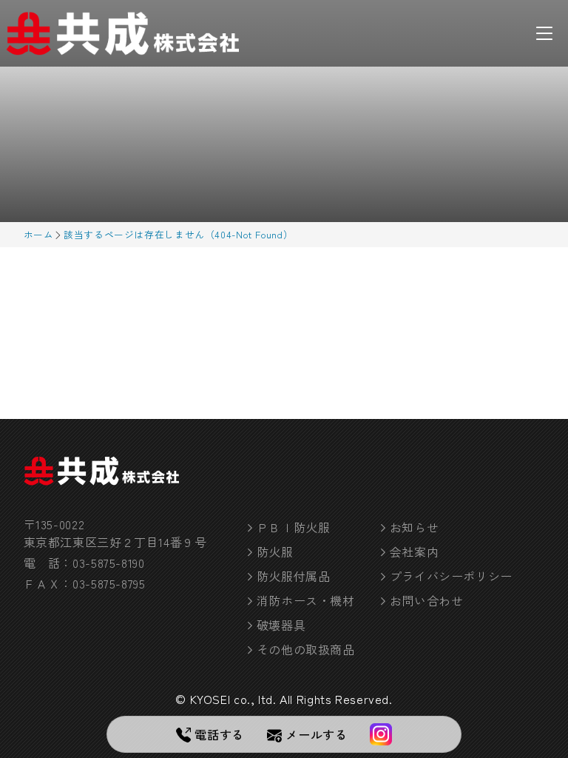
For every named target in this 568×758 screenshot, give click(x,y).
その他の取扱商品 (306, 649)
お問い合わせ (427, 600)
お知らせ (414, 527)
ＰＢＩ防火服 (294, 527)
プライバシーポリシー (451, 576)
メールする (316, 734)
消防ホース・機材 (306, 600)
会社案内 (414, 551)
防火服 (275, 551)
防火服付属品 (294, 576)
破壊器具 (281, 625)
